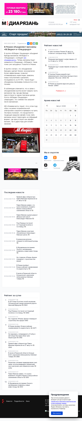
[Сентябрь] (75, 105)
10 (46, 125)
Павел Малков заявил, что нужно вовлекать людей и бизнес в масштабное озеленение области (25, 207)
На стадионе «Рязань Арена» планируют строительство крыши (26, 259)
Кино (28, 401)
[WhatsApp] (37, 43)
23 (75, 130)
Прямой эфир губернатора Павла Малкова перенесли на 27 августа (26, 198)
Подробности (19, 401)
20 (61, 130)
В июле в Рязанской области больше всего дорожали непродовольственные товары (26, 276)
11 (51, 125)
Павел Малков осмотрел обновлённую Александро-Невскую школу (26, 233)
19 (56, 130)
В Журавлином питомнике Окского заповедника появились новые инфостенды (27, 249)
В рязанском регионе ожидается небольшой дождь (27, 240)
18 (51, 130)
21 (65, 130)
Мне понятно (57, 413)
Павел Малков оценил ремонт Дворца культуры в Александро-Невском (27, 216)
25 (51, 135)
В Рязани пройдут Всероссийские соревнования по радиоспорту (27, 267)
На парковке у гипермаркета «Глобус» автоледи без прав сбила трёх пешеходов (22, 335)
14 (65, 125)
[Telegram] (34, 43)
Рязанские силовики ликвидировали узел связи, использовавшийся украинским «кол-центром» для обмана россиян (22, 364)
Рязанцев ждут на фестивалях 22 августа (62, 67)
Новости (9, 401)
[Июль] (46, 105)
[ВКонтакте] (28, 43)
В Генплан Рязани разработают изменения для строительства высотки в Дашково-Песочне (62, 76)
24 (46, 135)
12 (56, 125)
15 (70, 125)
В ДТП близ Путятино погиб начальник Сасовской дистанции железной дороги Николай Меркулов (22, 303)
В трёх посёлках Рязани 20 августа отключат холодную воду (60, 52)
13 (61, 125)
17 (46, 130)
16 (75, 125)
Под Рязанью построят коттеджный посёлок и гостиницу (24, 224)
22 (70, 130)
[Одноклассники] (31, 43)
